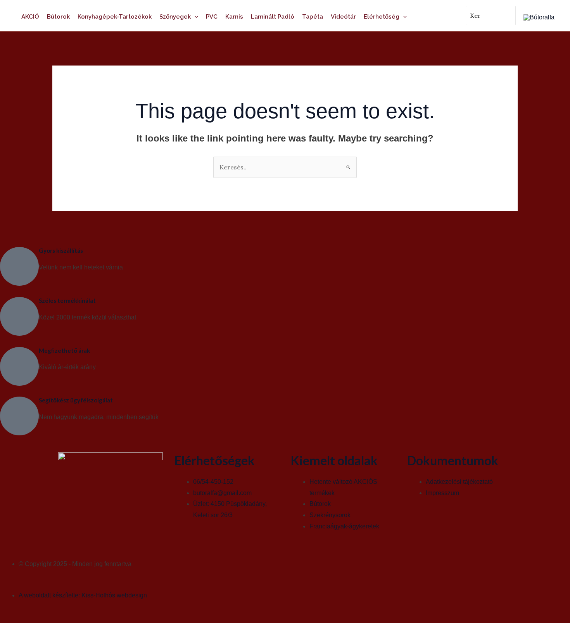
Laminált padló (272, 16)
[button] (194, 16)
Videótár (343, 16)
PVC (212, 16)
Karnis (234, 16)
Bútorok (58, 16)
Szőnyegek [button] (175, 16)
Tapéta (312, 16)
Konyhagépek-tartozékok (115, 16)
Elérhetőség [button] (381, 16)
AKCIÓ (30, 16)
